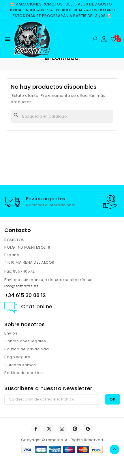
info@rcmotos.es (21, 286)
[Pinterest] (75, 429)
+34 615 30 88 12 (25, 295)
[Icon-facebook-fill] (36, 429)
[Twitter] (49, 429)
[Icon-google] (88, 429)
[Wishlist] (113, 39)
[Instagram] (62, 429)
